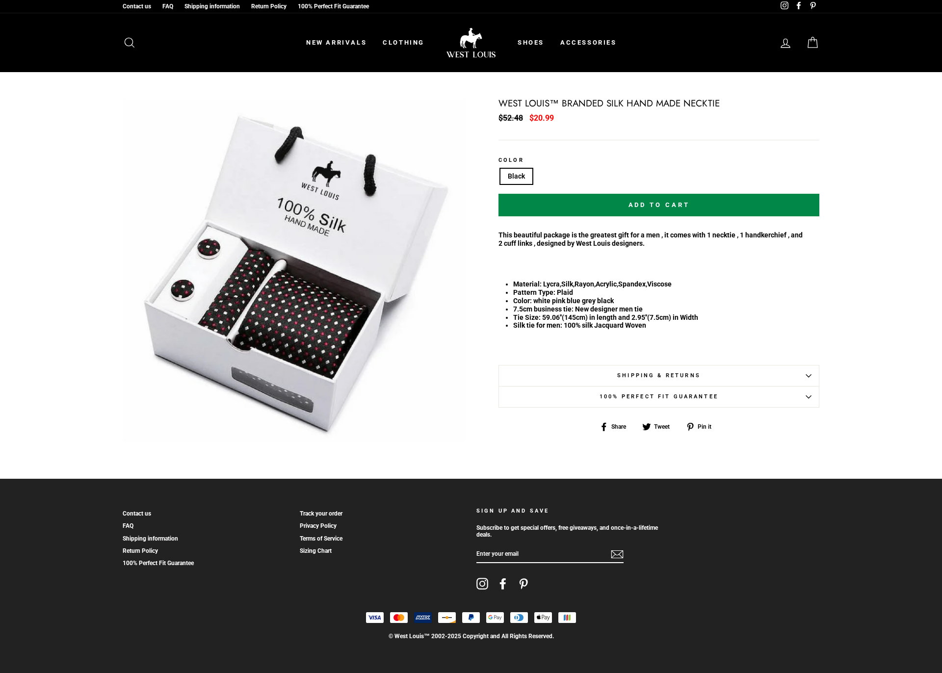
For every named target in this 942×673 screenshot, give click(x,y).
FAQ (167, 6)
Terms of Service (321, 538)
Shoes (531, 42)
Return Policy (269, 6)
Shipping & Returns (659, 375)
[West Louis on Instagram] (482, 584)
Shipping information (212, 6)
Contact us (137, 6)
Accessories (588, 42)
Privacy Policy (318, 525)
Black (516, 176)
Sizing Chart (316, 550)
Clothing (403, 42)
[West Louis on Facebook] (503, 584)
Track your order (321, 513)
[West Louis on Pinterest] (523, 584)
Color (511, 160)
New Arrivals (336, 42)
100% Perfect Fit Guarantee (333, 6)
